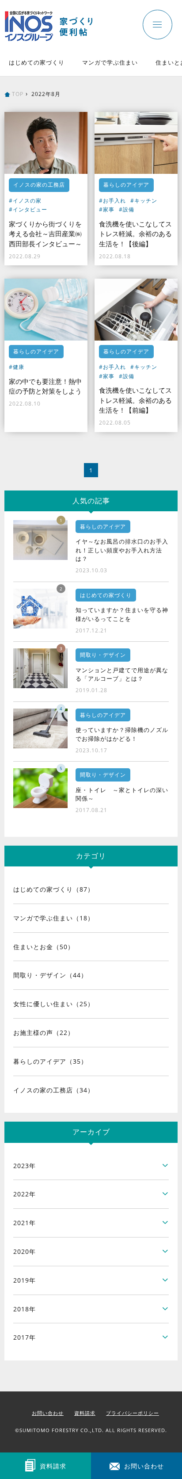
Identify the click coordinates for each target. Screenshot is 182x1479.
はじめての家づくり (36, 62)
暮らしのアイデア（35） (50, 1061)
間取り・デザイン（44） (50, 975)
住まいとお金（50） (43, 947)
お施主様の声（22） (43, 1032)
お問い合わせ (48, 1413)
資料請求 (84, 1413)
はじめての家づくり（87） (53, 889)
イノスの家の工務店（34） (53, 1090)
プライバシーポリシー (132, 1413)
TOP (17, 94)
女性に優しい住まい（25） (53, 1004)
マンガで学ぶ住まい (110, 62)
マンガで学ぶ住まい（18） (53, 918)
